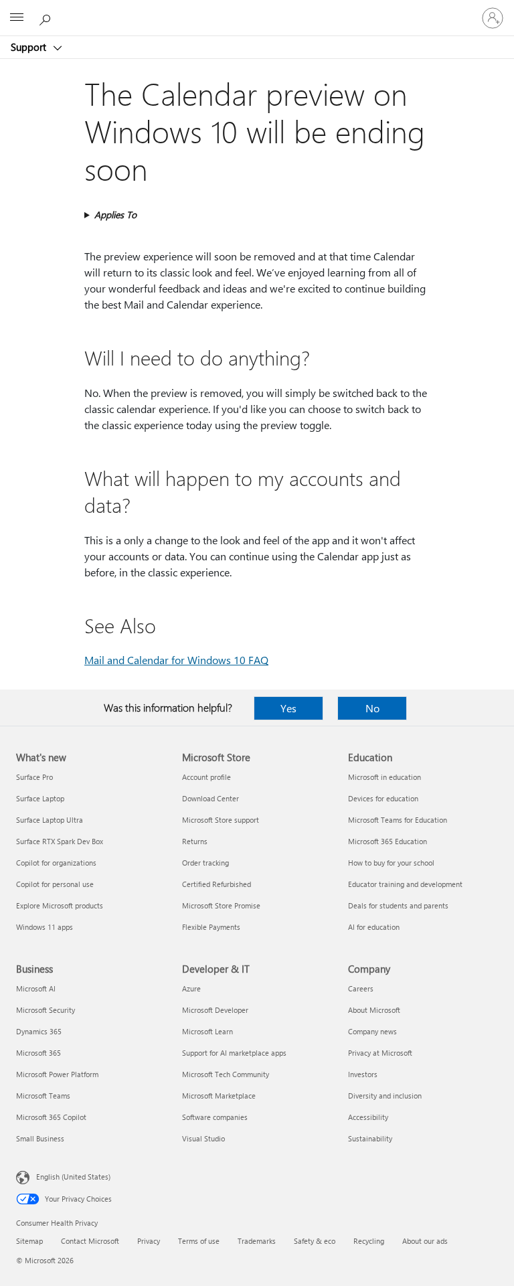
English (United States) (73, 1177)
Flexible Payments (211, 927)
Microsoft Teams (43, 1096)
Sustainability (370, 1138)
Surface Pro (34, 777)
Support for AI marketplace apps (234, 1053)
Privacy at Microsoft (380, 1053)
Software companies (215, 1117)
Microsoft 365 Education (387, 841)
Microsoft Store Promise (221, 905)
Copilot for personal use (55, 884)
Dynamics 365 (39, 1031)
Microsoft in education (384, 777)
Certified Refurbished (216, 884)
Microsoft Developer (215, 1010)
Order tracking (205, 863)
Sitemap (29, 1241)
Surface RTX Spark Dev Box (59, 841)
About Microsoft (374, 1010)
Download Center (210, 798)
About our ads (425, 1241)
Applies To (115, 214)
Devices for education (383, 798)
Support (30, 47)
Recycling (368, 1241)
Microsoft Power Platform (57, 1074)
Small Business (40, 1138)
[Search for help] (46, 17)
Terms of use (199, 1241)
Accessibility (368, 1117)
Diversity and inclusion (385, 1096)
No (372, 708)
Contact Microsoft (90, 1241)
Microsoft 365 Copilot (51, 1117)
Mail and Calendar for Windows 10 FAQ (176, 660)
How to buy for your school (391, 863)
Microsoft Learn (207, 1031)
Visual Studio (203, 1138)
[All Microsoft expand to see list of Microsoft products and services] (17, 18)
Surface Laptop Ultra (49, 820)
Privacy (148, 1241)
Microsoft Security (45, 1010)
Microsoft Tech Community (225, 1074)
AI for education (374, 927)
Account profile (206, 777)
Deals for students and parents (398, 905)
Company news (372, 1031)
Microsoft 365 (38, 1053)
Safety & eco (314, 1241)
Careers (360, 988)
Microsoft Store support (220, 820)
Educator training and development (405, 884)
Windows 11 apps (44, 927)
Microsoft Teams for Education (397, 820)
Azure (191, 988)
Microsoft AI (36, 988)
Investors (362, 1074)
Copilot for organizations (56, 863)
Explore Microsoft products (59, 905)
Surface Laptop (40, 798)
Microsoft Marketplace (219, 1096)
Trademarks (257, 1241)
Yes (288, 708)
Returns (194, 841)
